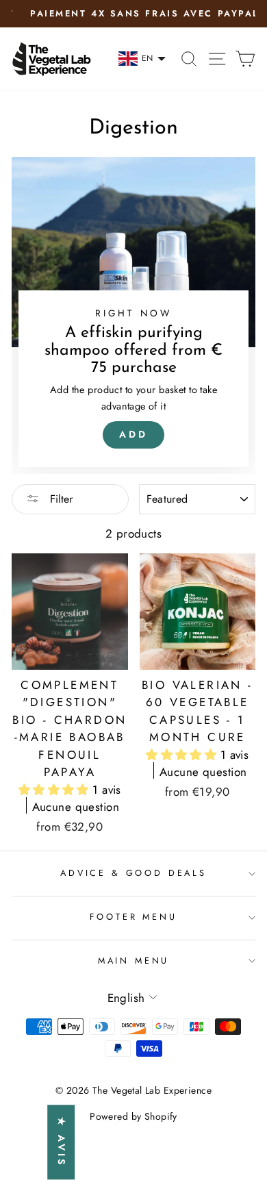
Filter (60, 499)
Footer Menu (133, 916)
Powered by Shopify (133, 1116)
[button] (55, 789)
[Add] (133, 315)
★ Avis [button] (61, 1143)
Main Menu (133, 960)
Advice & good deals (133, 872)
